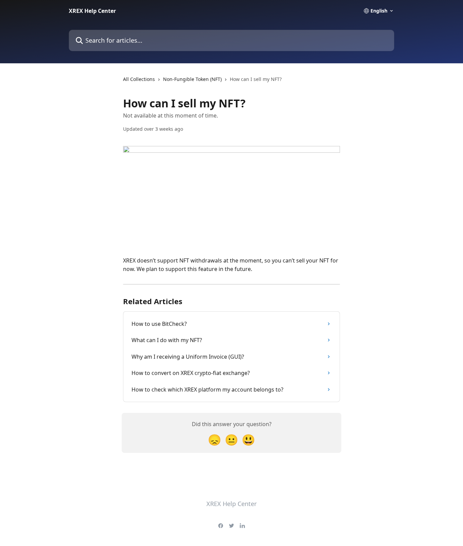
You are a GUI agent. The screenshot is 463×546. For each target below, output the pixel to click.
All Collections (139, 79)
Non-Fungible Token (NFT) (192, 79)
